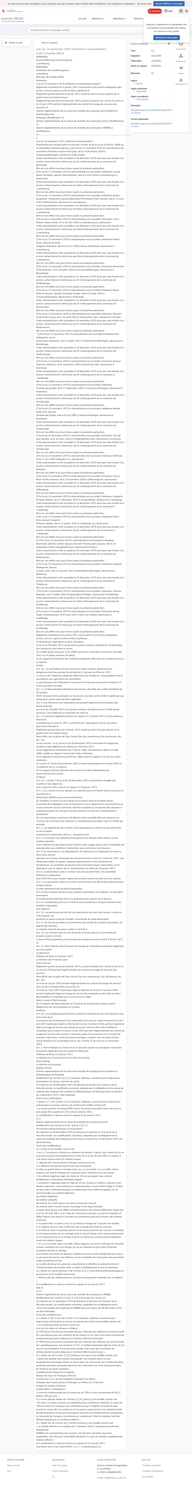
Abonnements (13, 1465)
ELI (53, 1476)
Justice (139, 83)
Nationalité (141, 91)
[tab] (181, 46)
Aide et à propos (59, 1465)
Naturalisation (142, 99)
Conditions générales (151, 1465)
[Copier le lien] (144, 106)
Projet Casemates (60, 1471)
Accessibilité (147, 1476)
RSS (9, 1471)
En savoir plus (144, 3)
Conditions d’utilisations (152, 1471)
